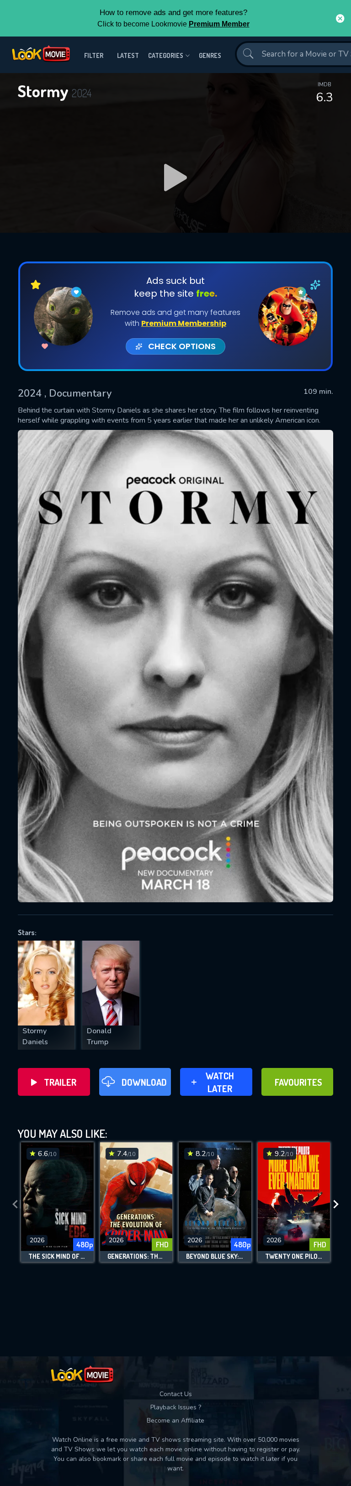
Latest (128, 55)
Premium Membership (183, 323)
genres (210, 55)
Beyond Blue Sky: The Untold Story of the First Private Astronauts (215, 1256)
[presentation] (15, 1204)
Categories (165, 55)
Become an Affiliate (175, 1420)
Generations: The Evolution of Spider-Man (136, 1256)
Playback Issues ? (175, 1407)
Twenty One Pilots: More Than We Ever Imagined (294, 1256)
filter (93, 55)
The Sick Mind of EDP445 (57, 1256)
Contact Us (176, 1394)
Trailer (60, 1082)
